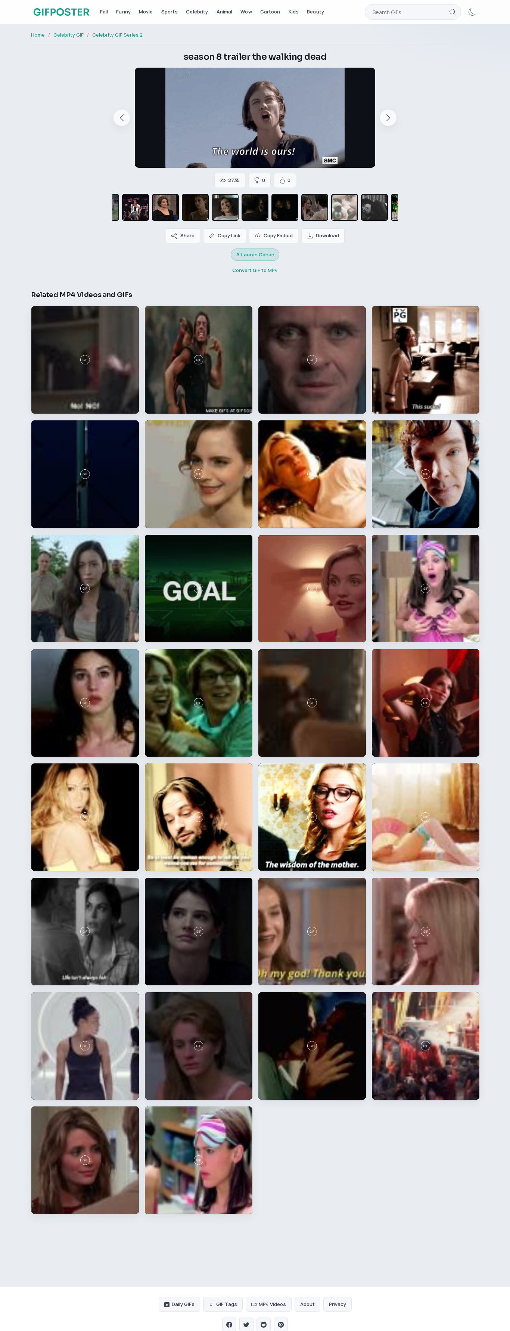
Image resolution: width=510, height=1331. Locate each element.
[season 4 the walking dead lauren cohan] (374, 207)
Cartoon (270, 11)
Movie (146, 11)
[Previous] (121, 117)
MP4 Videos (272, 1304)
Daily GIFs (183, 1304)
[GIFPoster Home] (61, 12)
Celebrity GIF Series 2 (117, 34)
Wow (246, 11)
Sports (169, 11)
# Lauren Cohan (255, 254)
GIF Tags (226, 1304)
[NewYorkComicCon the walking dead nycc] (135, 207)
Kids (294, 11)
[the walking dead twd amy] (344, 207)
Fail (104, 11)
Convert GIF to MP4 (255, 270)
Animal (225, 11)
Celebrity (197, 11)
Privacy (337, 1304)
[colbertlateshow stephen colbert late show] (165, 207)
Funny (123, 11)
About (307, 1304)
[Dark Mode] (472, 12)
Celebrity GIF (68, 34)
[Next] (388, 117)
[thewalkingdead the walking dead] (195, 207)
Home (38, 34)
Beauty (315, 11)
